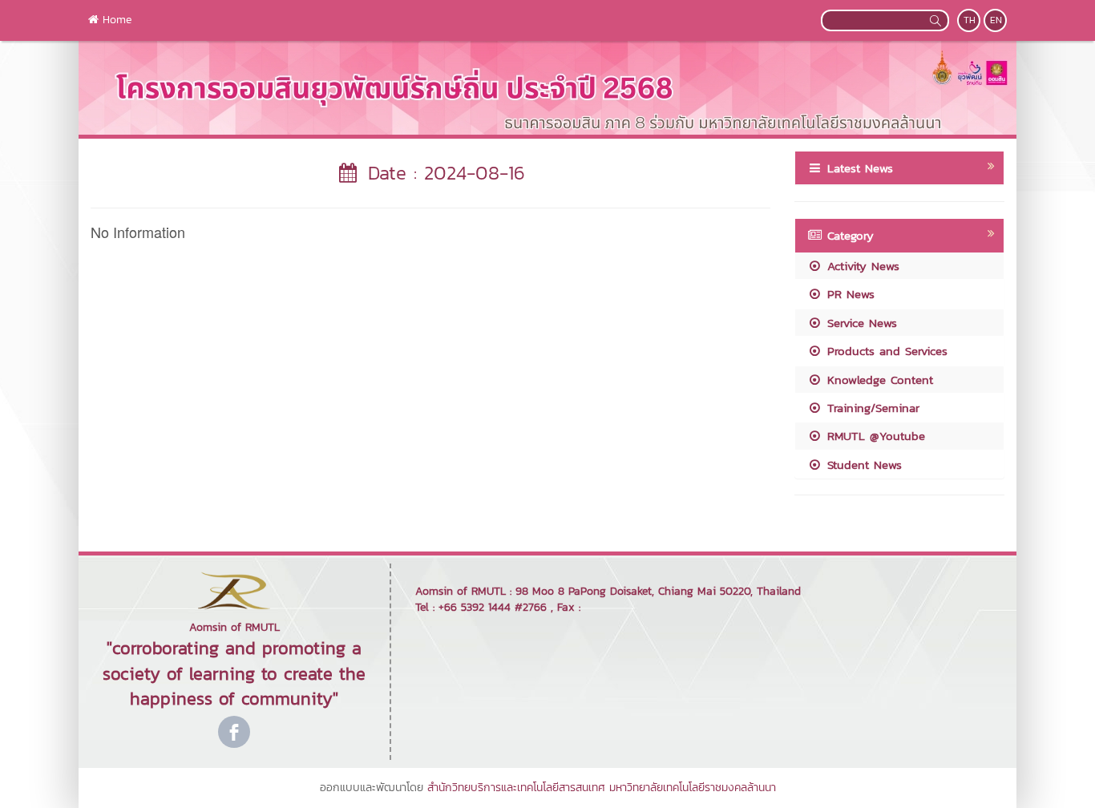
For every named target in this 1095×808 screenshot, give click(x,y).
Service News (859, 322)
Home (115, 19)
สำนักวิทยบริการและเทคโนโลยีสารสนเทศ (516, 787)
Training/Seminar (870, 407)
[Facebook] (234, 732)
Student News (862, 464)
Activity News (860, 266)
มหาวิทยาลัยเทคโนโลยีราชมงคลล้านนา (692, 787)
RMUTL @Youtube (873, 435)
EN (996, 20)
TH (970, 20)
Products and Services (885, 350)
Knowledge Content (877, 379)
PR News (848, 294)
